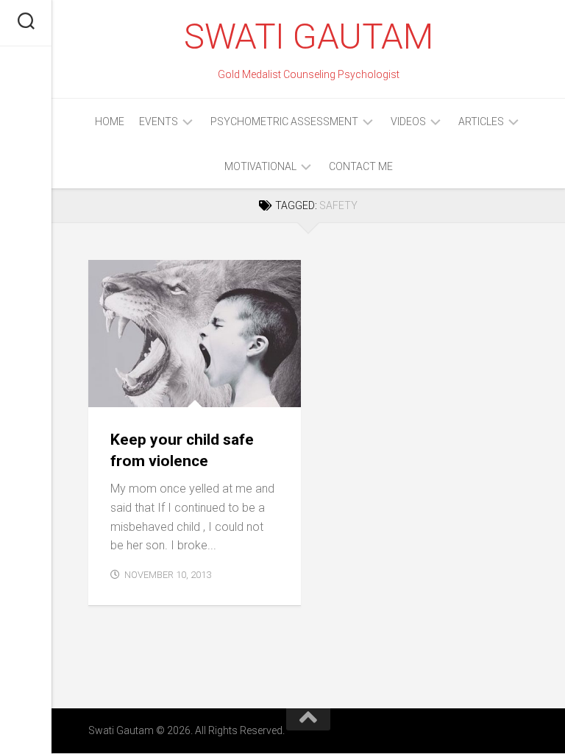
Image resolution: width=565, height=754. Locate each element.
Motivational (260, 166)
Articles (481, 121)
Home (109, 121)
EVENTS (158, 121)
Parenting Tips (139, 390)
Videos (408, 121)
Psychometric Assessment (284, 121)
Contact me (361, 166)
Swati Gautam (308, 36)
